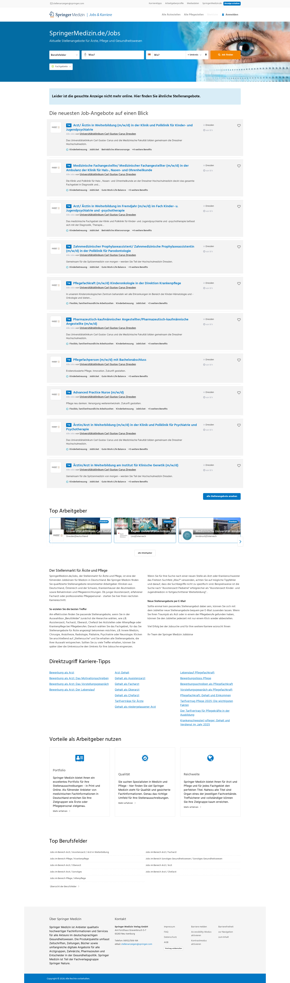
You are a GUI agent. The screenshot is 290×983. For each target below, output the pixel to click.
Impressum (169, 927)
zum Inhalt (223, 937)
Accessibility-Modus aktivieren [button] (201, 933)
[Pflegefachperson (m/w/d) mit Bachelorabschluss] (55, 361)
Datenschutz (170, 937)
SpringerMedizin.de (212, 3)
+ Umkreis (193, 55)
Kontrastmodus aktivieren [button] (199, 942)
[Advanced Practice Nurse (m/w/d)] (55, 394)
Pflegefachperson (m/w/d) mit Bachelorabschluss (109, 360)
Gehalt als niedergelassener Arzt (135, 706)
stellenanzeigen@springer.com (68, 4)
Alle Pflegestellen (194, 15)
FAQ (166, 932)
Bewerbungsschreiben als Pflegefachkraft (206, 684)
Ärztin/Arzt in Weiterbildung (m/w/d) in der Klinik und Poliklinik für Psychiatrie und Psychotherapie (131, 427)
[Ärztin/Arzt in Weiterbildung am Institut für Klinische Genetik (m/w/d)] (55, 467)
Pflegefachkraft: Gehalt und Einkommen (205, 695)
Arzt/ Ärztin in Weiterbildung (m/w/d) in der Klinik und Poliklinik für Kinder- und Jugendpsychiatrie (129, 127)
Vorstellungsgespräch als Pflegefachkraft (206, 689)
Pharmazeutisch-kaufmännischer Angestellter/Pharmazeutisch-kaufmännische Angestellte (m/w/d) (127, 322)
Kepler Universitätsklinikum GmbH (155, 531)
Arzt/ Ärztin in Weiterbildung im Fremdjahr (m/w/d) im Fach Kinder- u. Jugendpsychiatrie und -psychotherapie (122, 208)
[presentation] (240, 542)
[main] (145, 464)
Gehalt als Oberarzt (127, 689)
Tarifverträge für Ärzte (129, 701)
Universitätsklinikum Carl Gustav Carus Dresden (108, 134)
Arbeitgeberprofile (174, 3)
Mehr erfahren (60, 811)
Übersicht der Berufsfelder (63, 887)
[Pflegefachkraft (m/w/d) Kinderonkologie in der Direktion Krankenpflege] (55, 285)
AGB (166, 942)
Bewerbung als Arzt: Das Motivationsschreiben (79, 678)
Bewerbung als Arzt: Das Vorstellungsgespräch (79, 684)
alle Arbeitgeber (145, 553)
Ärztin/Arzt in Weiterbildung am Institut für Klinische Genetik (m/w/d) (125, 465)
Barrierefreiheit (225, 927)
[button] (205, 55)
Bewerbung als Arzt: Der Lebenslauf (72, 689)
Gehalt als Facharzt (127, 684)
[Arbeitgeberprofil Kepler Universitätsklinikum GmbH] (123, 535)
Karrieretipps (155, 3)
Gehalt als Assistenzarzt (130, 678)
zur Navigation (225, 932)
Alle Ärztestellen (171, 15)
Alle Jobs (70, 134)
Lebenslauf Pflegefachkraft (197, 672)
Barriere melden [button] (199, 927)
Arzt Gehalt (122, 672)
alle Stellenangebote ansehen (222, 496)
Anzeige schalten (232, 3)
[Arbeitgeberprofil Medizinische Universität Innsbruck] (187, 535)
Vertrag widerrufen (173, 948)
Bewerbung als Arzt (61, 672)
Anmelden (232, 15)
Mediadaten (193, 3)
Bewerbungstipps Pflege (195, 678)
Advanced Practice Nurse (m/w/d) (98, 392)
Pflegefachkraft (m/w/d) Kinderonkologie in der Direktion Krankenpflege (127, 283)
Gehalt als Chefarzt (127, 695)
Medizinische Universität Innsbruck (220, 531)
